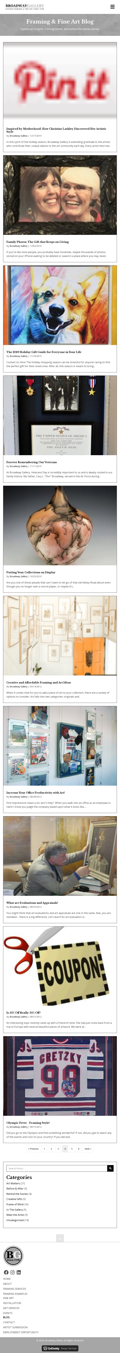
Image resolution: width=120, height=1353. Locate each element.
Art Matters (13, 1183)
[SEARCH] (110, 1168)
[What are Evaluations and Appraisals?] (60, 869)
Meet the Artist (15, 1215)
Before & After (14, 1188)
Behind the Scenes (17, 1194)
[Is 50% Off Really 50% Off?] (60, 979)
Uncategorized (15, 1220)
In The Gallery (14, 1209)
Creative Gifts (14, 1199)
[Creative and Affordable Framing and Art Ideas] (60, 649)
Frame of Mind (14, 1204)
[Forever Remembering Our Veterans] (60, 429)
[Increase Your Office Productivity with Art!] (60, 759)
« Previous (33, 1148)
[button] (6, 1272)
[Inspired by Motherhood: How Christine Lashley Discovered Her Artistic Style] (60, 97)
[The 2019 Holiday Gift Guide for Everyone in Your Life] (60, 319)
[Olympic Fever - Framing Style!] (60, 1089)
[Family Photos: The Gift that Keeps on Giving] (60, 208)
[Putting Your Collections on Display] (60, 539)
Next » (88, 1148)
